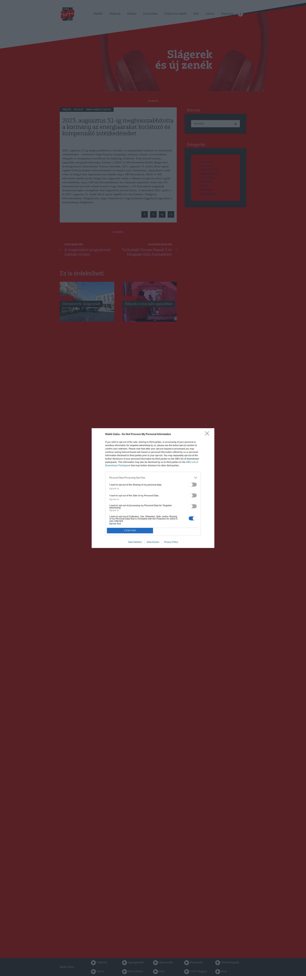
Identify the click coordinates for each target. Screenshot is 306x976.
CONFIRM (130, 530)
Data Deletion (135, 542)
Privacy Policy (171, 542)
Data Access (153, 542)
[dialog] (153, 488)
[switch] (193, 485)
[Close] (208, 434)
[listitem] (153, 477)
